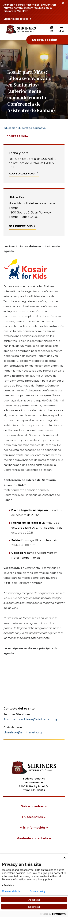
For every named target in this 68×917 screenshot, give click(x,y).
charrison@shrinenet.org (22, 732)
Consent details (11, 891)
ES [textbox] (51, 31)
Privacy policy (37, 891)
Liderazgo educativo (32, 128)
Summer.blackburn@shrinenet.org (30, 719)
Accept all (34, 899)
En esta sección (44, 39)
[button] (51, 31)
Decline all (34, 906)
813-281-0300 (34, 782)
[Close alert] (62, 5)
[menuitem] (34, 806)
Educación (10, 128)
